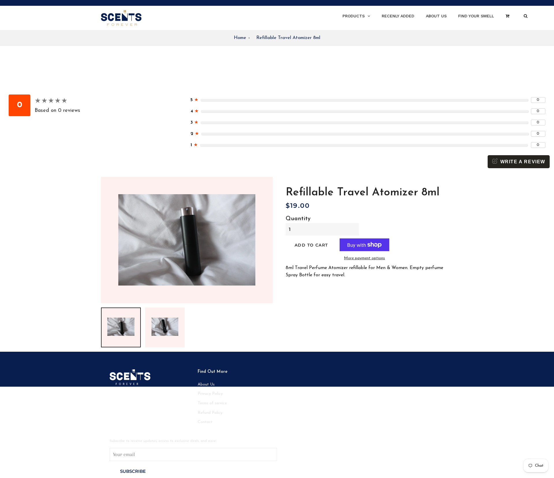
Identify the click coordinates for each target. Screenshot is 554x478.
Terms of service (212, 403)
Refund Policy (210, 413)
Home (240, 38)
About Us (206, 384)
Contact (205, 422)
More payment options (364, 258)
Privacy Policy (210, 394)
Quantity (298, 219)
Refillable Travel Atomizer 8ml (288, 38)
